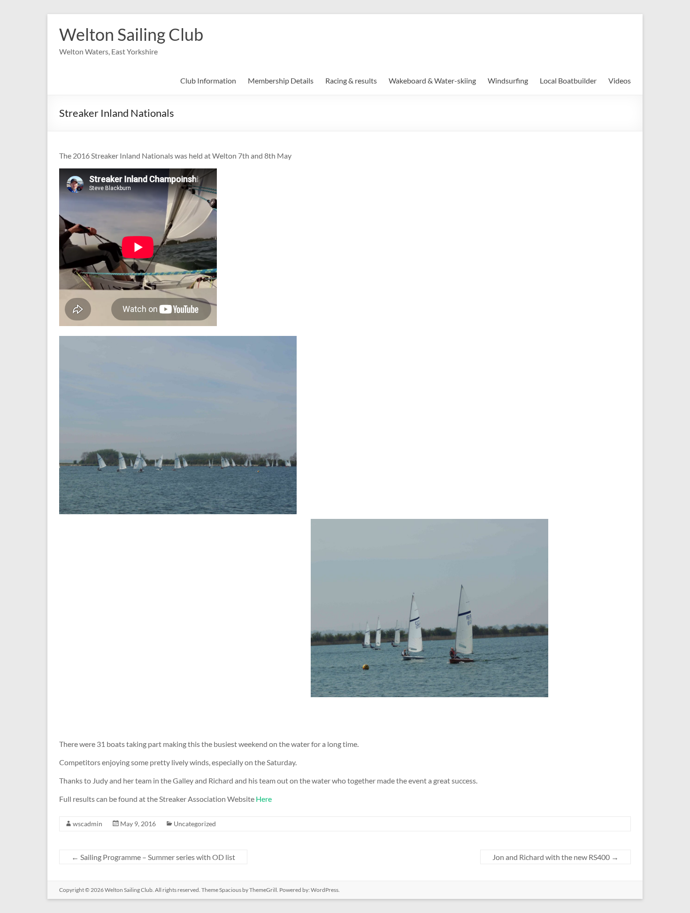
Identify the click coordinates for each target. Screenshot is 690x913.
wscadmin (87, 824)
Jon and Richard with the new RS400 (555, 856)
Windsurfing (508, 80)
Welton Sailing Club (131, 34)
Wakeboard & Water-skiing (432, 80)
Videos (619, 80)
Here (264, 798)
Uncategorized (195, 824)
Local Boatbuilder (568, 80)
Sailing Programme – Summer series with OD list (153, 856)
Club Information (208, 80)
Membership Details (281, 80)
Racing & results (351, 80)
